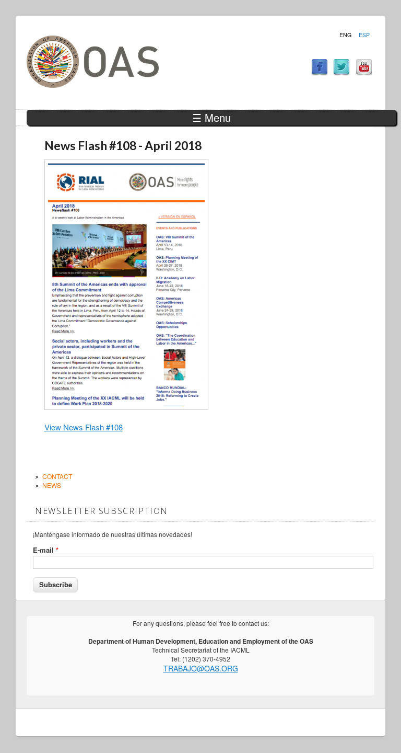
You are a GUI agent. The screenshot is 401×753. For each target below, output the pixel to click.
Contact (57, 476)
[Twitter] (341, 72)
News (51, 485)
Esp (364, 35)
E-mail (45, 550)
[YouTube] (364, 72)
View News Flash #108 (83, 426)
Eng (345, 35)
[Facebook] (319, 72)
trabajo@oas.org (200, 668)
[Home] (93, 84)
